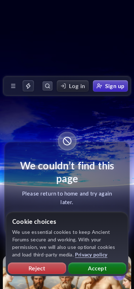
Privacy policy (91, 254)
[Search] (48, 86)
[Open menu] (13, 86)
